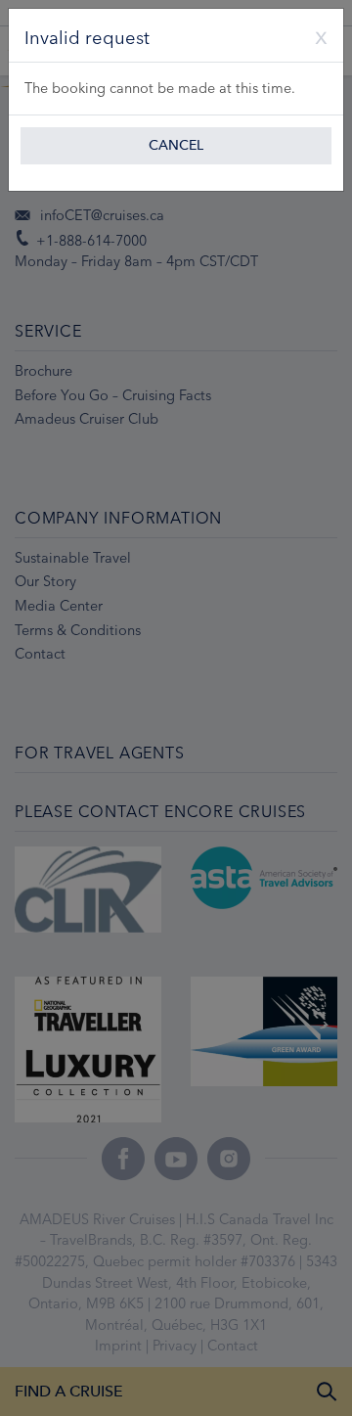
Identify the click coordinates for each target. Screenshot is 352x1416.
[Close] (314, 35)
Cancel (176, 145)
